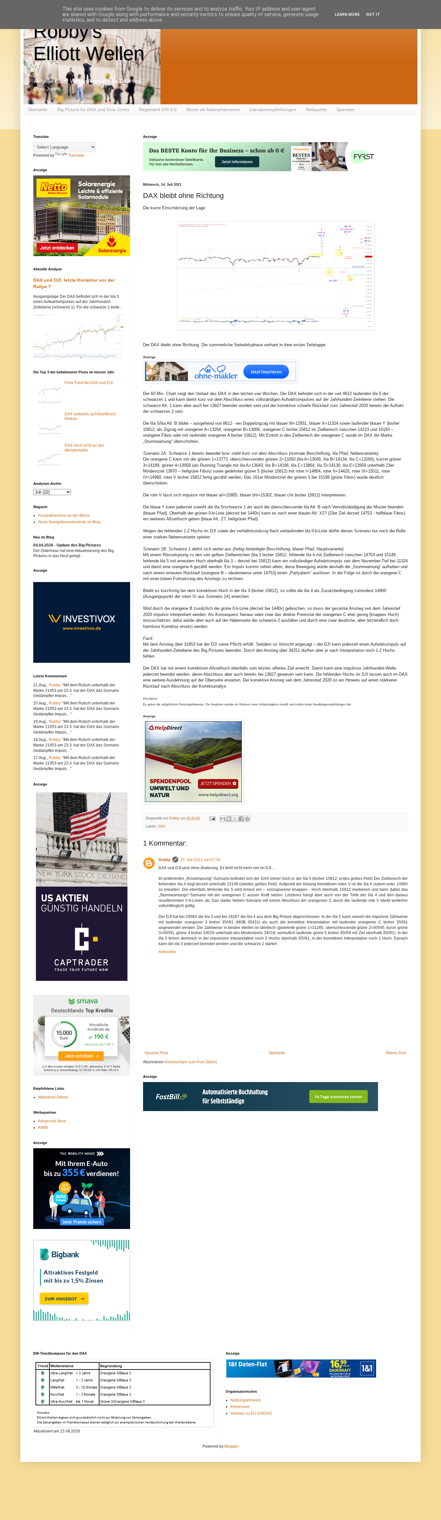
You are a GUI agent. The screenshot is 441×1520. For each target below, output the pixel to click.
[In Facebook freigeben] (241, 819)
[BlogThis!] (229, 819)
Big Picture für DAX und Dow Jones (93, 109)
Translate (76, 155)
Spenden (345, 109)
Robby (164, 860)
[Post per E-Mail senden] (212, 818)
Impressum (240, 1406)
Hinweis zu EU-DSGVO (251, 1413)
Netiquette (316, 109)
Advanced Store (52, 1121)
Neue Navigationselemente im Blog (69, 522)
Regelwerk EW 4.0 (158, 109)
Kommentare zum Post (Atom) (191, 1062)
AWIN (43, 1127)
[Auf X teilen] (235, 819)
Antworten (167, 952)
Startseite (37, 109)
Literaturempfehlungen (273, 109)
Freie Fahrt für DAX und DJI (89, 382)
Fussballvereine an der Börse (64, 515)
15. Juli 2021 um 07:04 (200, 860)
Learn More (347, 14)
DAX (161, 826)
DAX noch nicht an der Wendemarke (84, 447)
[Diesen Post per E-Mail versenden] (223, 819)
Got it (373, 14)
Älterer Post (396, 1053)
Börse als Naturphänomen (213, 109)
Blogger (231, 1446)
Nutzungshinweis (246, 1400)
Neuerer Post (156, 1053)
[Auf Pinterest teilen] (247, 819)
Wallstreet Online (53, 1097)
